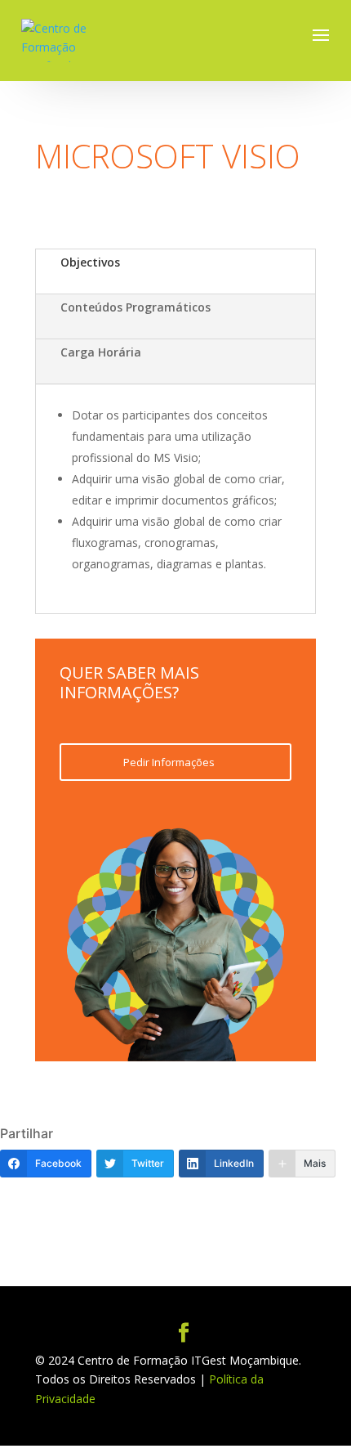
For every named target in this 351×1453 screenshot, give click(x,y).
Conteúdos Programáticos (135, 307)
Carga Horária (100, 352)
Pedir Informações (169, 762)
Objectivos (90, 262)
